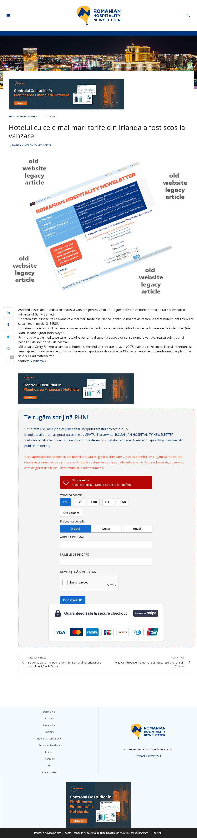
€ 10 (65, 502)
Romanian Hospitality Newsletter (31, 145)
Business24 (38, 361)
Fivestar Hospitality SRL (147, 756)
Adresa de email (72, 537)
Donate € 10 (72, 600)
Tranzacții (49, 758)
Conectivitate (49, 772)
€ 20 (79, 502)
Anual (137, 528)
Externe (49, 752)
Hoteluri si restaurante (23, 116)
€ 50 (122, 502)
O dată (75, 528)
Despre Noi (49, 711)
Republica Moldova (49, 745)
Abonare (49, 718)
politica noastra (106, 833)
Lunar (106, 528)
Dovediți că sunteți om (78, 572)
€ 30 (94, 502)
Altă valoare (71, 513)
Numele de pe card (74, 554)
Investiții (49, 732)
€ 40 (108, 502)
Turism (49, 765)
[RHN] (98, 15)
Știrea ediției (49, 725)
